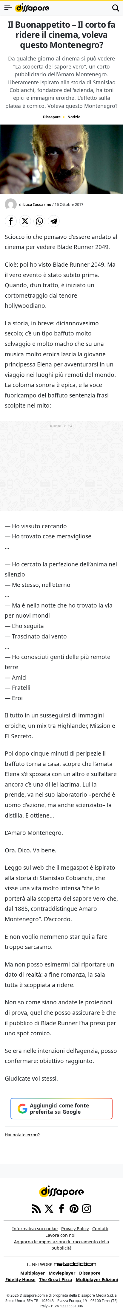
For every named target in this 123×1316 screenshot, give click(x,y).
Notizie (73, 116)
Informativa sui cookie (35, 1228)
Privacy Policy (75, 1228)
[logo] (32, 7)
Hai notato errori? (22, 1135)
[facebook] (61, 1208)
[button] (11, 221)
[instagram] (86, 1208)
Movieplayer (62, 1273)
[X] (48, 1208)
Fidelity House (20, 1279)
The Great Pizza (55, 1279)
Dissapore (52, 116)
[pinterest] (74, 1208)
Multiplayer (32, 1273)
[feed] (36, 1208)
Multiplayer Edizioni (97, 1279)
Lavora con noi (60, 1235)
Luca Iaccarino (37, 204)
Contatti (100, 1228)
